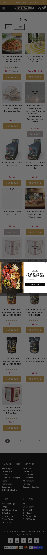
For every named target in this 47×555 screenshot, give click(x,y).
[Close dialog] (45, 263)
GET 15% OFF (35, 284)
